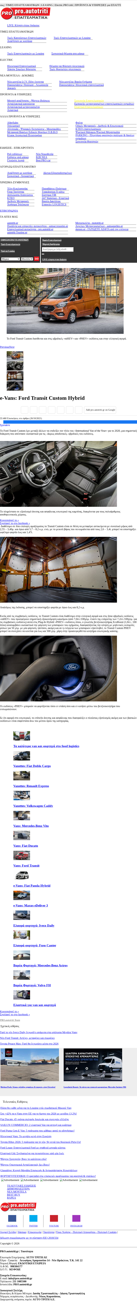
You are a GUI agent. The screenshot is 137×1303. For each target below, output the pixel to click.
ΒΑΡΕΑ (11, 1197)
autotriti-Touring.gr (17, 232)
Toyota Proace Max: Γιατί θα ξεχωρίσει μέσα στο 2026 (29, 1043)
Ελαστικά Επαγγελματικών (88, 106)
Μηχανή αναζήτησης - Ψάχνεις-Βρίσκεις (28, 100)
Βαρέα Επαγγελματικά (51, 240)
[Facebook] (24, 410)
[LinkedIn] (69, 410)
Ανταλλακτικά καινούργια (21, 103)
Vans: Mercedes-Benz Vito (31, 826)
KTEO (11, 198)
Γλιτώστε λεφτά (15, 160)
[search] (43, 254)
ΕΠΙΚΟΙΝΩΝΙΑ (9, 210)
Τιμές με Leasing (8, 251)
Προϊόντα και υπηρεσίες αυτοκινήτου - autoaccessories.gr (37, 226)
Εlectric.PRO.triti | (50, 5)
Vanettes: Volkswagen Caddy (33, 806)
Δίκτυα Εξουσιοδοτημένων (57, 172)
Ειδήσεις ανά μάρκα (18, 157)
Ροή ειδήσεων (14, 154)
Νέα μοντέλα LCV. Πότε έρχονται (25, 81)
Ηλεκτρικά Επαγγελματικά (21, 66)
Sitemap (22, 1232)
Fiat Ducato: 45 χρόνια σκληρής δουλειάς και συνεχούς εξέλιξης (34, 1119)
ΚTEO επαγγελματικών (88, 129)
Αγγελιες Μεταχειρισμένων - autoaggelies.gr (99, 226)
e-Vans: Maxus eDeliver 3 (30, 905)
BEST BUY (13, 1194)
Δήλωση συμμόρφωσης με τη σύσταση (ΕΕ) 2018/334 (29, 1237)
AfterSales (12, 122)
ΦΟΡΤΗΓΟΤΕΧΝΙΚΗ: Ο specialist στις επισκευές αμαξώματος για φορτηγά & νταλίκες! (48, 1176)
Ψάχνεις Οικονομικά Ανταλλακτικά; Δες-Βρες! (25, 1164)
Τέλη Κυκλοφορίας (17, 188)
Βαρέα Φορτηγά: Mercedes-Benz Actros (40, 965)
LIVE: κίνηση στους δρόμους (54, 259)
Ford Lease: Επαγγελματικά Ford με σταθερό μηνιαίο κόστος (32, 1147)
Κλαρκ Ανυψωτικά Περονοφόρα (24, 135)
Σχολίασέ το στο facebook (15, 523)
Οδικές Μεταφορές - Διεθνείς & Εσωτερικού (99, 125)
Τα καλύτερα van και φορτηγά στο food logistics (46, 746)
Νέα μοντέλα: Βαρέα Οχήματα (75, 81)
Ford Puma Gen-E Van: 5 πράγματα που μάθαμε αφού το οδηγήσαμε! (37, 1130)
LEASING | (33, 5)
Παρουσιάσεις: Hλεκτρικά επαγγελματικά (81, 84)
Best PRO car (43, 160)
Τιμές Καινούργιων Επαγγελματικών (26, 37)
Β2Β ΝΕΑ (41, 157)
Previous (4, 347)
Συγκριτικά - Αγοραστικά (20, 176)
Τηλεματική (13, 125)
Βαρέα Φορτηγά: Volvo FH (32, 985)
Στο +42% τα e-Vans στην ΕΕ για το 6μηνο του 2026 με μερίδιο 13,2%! (38, 1113)
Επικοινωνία (34, 1232)
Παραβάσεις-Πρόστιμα (54, 188)
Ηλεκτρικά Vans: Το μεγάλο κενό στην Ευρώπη (25, 1136)
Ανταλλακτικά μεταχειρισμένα (23, 106)
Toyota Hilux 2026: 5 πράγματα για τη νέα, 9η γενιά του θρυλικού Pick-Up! (40, 1142)
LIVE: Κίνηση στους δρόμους (23, 25)
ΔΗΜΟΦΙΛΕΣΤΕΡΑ (18, 1188)
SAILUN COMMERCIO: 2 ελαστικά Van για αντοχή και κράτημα (35, 1125)
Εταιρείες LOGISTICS (54, 204)
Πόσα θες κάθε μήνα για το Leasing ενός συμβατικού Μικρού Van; (36, 1108)
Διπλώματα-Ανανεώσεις (20, 194)
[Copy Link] (78, 410)
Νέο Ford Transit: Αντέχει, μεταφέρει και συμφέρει (27, 1038)
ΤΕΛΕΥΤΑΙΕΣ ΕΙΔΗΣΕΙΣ (21, 1185)
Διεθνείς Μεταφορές (18, 201)
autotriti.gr (12, 223)
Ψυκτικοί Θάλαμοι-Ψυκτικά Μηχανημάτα (98, 132)
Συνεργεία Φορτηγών (87, 141)
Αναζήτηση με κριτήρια (19, 41)
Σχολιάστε (5, 425)
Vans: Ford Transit (26, 865)
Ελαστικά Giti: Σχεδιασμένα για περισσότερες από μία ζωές (32, 1153)
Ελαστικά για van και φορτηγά (34, 1005)
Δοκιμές (11, 88)
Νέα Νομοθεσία (44, 154)
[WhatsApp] (60, 410)
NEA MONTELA (17, 1191)
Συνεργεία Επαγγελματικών (89, 100)
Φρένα (79, 122)
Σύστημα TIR (49, 194)
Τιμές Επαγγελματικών (10, 244)
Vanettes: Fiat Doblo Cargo (32, 766)
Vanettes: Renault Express (31, 786)
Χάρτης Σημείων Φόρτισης (21, 69)
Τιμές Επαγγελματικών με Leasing (72, 37)
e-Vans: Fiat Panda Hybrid (31, 885)
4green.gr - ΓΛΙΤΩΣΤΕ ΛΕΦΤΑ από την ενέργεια (101, 229)
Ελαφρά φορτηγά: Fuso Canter (34, 945)
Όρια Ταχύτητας (15, 191)
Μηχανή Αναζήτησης (51, 244)
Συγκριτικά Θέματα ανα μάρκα (67, 53)
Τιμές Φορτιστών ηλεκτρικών (65, 69)
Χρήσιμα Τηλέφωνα (18, 204)
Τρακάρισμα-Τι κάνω (53, 191)
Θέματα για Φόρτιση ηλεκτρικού (66, 66)
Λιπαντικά (12, 110)
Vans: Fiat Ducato (25, 845)
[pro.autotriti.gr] (18, 1210)
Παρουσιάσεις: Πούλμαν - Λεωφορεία (27, 84)
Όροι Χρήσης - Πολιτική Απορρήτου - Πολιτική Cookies (86, 1232)
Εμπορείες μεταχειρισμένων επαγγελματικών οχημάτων (104, 103)
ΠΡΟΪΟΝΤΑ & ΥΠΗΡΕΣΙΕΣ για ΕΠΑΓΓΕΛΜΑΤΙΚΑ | (90, 5)
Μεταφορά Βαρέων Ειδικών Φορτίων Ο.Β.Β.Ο (32, 132)
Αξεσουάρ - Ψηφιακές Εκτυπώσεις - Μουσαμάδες (34, 129)
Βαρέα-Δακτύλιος (51, 201)
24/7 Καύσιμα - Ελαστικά (55, 198)
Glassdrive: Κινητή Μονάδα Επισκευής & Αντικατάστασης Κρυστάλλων (38, 1170)
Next (11, 347)
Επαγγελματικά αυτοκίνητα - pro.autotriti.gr (30, 229)
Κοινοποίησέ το (9, 520)
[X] (33, 410)
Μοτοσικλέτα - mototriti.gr (89, 223)
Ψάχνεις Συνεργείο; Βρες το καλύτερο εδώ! (23, 1159)
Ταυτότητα (48, 1232)
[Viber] (51, 410)
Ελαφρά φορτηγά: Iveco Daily (33, 925)
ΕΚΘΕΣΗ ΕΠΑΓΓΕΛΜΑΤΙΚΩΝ (15, 240)
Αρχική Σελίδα (8, 1232)
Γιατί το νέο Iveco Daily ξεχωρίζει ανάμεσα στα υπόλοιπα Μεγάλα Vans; (39, 1032)
